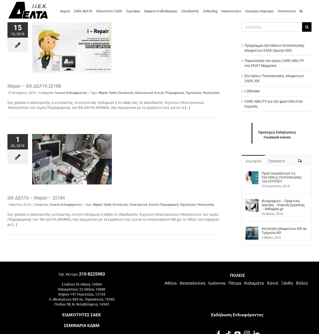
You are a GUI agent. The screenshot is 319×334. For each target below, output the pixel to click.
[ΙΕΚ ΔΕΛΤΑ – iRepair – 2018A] (72, 159)
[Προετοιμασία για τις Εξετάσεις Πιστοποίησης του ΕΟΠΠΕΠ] (251, 174)
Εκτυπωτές (126, 93)
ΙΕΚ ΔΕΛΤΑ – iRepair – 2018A (36, 197)
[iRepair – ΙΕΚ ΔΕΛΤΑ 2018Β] (72, 47)
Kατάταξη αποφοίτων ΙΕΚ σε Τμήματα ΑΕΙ (284, 231)
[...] (187, 108)
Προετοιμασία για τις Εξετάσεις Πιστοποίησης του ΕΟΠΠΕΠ (282, 177)
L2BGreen (252, 91)
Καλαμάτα (254, 283)
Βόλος (302, 283)
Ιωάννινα (217, 283)
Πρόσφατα (276, 161)
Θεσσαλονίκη (192, 283)
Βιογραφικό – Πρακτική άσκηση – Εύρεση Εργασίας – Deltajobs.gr (283, 205)
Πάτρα (235, 283)
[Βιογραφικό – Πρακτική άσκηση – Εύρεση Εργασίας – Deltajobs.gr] (251, 201)
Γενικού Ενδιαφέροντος (71, 93)
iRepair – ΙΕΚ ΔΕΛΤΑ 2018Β (34, 86)
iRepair (102, 93)
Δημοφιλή (253, 161)
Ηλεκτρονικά (144, 93)
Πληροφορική (174, 93)
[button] (301, 10)
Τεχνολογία (193, 93)
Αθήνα (170, 283)
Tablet (113, 93)
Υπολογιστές (211, 93)
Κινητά (159, 93)
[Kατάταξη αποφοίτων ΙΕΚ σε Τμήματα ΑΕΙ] (251, 229)
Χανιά (272, 283)
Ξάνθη (287, 283)
